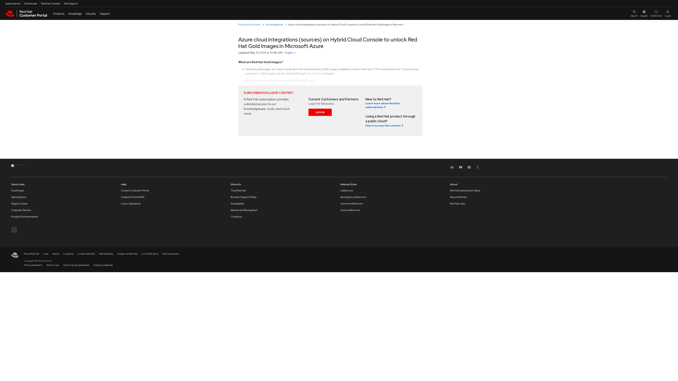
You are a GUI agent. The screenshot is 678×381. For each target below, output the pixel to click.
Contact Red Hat (86, 253)
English (644, 15)
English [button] (289, 53)
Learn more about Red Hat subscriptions (382, 105)
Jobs (45, 253)
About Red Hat (458, 197)
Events (56, 253)
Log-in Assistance (131, 203)
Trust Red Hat (238, 190)
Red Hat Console (50, 3)
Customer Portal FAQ (132, 197)
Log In (320, 112)
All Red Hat (656, 15)
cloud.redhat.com (350, 210)
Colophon (236, 216)
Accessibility (237, 203)
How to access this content (383, 125)
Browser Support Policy (244, 197)
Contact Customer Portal (135, 190)
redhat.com (346, 190)
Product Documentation (24, 216)
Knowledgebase (274, 24)
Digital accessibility (103, 265)
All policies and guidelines (76, 265)
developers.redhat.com (353, 197)
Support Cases (19, 203)
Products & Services (249, 24)
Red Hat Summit (170, 253)
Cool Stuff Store (150, 253)
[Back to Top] (674, 374)
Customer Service (21, 210)
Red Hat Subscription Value (465, 190)
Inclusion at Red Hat (127, 253)
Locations (68, 253)
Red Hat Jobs (457, 203)
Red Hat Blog (106, 253)
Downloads (30, 3)
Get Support (71, 3)
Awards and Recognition (244, 210)
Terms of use (52, 265)
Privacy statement (33, 265)
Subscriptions (12, 3)
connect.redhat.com (351, 203)
